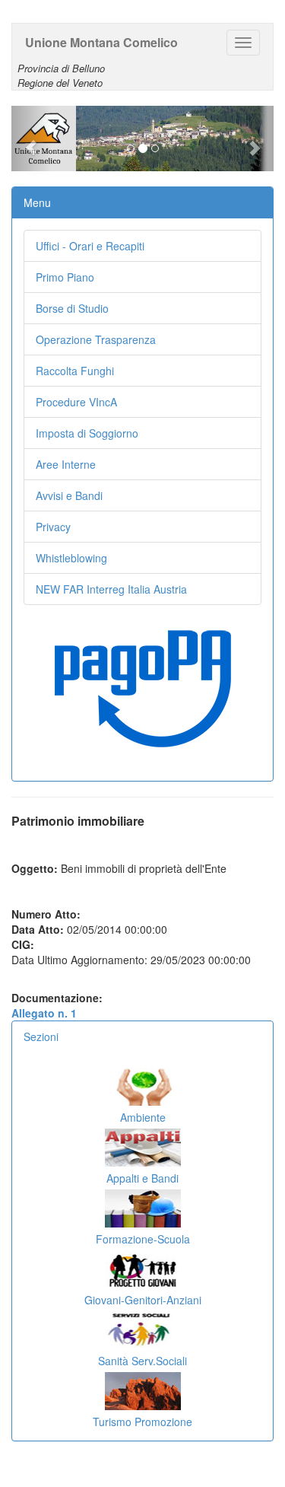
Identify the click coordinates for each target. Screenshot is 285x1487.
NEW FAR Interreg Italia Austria (111, 589)
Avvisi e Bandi (69, 495)
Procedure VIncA (76, 401)
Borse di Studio (72, 308)
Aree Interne (66, 464)
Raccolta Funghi (75, 370)
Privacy (53, 526)
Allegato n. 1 (44, 1013)
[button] (31, 138)
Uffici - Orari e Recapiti (90, 245)
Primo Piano (65, 277)
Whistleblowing (71, 557)
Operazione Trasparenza (96, 339)
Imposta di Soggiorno (87, 433)
